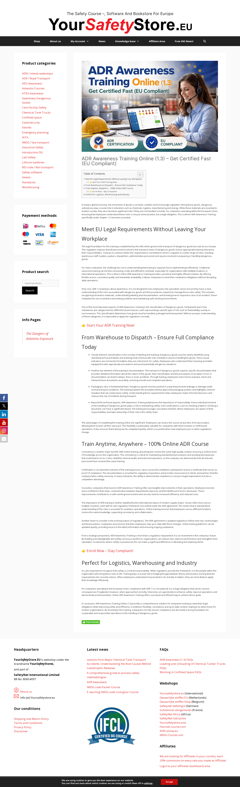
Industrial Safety (32, 147)
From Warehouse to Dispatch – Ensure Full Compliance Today (114, 185)
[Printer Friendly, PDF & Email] (91, 621)
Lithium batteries (33, 162)
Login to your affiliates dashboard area (185, 766)
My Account (78, 41)
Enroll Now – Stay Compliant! (110, 550)
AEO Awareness (32, 83)
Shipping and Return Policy (31, 719)
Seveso (26, 177)
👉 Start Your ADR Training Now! (103, 182)
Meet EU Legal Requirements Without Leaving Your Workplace (113, 179)
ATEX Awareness (32, 93)
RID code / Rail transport (37, 167)
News (102, 41)
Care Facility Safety (34, 107)
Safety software (32, 172)
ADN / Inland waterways (37, 73)
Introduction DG (32, 152)
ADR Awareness (97, 682)
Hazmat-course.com (173, 727)
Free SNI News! (184, 41)
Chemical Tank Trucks (36, 112)
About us (55, 41)
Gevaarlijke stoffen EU (174, 697)
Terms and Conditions (28, 723)
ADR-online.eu (169, 731)
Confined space (32, 117)
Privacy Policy (23, 727)
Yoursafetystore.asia (173, 722)
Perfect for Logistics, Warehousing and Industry (107, 194)
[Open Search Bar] (204, 41)
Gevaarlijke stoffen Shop (176, 702)
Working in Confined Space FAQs (180, 672)
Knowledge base (125, 41)
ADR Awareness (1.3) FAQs (176, 660)
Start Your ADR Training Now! (111, 325)
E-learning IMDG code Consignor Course (112, 692)
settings (148, 783)
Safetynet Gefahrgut (173, 706)
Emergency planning (35, 132)
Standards (28, 182)
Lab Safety (29, 157)
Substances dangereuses (176, 710)
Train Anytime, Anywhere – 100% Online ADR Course (109, 188)
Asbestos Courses (33, 88)
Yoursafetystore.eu (172, 693)
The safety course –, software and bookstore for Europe (120, 13)
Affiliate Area (157, 41)
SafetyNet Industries (173, 718)
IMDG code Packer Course (103, 687)
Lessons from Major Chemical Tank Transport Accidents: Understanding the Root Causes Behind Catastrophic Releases (119, 664)
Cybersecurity (31, 122)
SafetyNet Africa (170, 714)
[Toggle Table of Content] (139, 174)
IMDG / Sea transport (35, 142)
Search (29, 290)
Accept (169, 781)
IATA (25, 137)
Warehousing (30, 187)
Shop (37, 41)
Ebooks (27, 127)
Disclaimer (21, 731)
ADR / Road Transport (36, 78)
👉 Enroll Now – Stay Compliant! (103, 191)
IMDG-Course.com (171, 735)
